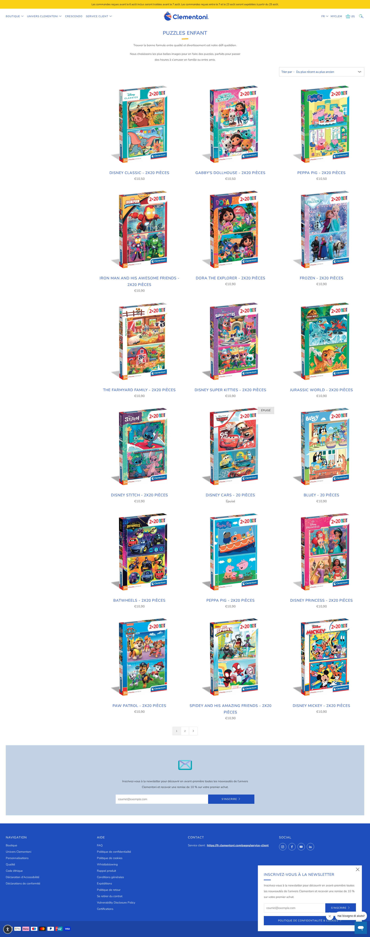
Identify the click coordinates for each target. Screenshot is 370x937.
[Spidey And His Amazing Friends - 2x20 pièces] (230, 657)
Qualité (10, 864)
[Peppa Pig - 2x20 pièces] (230, 552)
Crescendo (73, 16)
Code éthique (14, 871)
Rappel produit (106, 871)
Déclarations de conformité (23, 883)
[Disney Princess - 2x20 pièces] (321, 552)
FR (323, 16)
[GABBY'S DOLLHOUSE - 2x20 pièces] (230, 124)
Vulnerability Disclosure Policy (116, 902)
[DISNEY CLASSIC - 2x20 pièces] (139, 124)
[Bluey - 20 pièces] (321, 447)
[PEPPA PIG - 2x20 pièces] (321, 124)
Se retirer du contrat (109, 896)
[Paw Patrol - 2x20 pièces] (139, 657)
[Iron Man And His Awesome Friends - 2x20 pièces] (139, 229)
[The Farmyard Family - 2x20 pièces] (139, 341)
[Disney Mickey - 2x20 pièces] (321, 657)
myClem (333, 16)
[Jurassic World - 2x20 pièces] (321, 341)
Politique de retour (108, 890)
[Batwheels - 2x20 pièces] (139, 552)
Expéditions (104, 883)
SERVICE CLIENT (97, 16)
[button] (7, 929)
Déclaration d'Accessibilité (22, 877)
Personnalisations (17, 858)
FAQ (100, 845)
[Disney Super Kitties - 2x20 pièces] (230, 341)
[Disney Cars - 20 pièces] (230, 447)
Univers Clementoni (42, 16)
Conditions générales (110, 877)
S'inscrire (229, 799)
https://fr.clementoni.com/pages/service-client (238, 845)
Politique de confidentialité (114, 852)
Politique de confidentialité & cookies (308, 920)
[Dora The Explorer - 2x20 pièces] (230, 229)
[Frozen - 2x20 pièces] (321, 229)
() (353, 16)
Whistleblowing (107, 864)
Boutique (13, 16)
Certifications (105, 909)
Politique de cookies (109, 858)
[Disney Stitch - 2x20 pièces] (139, 447)
